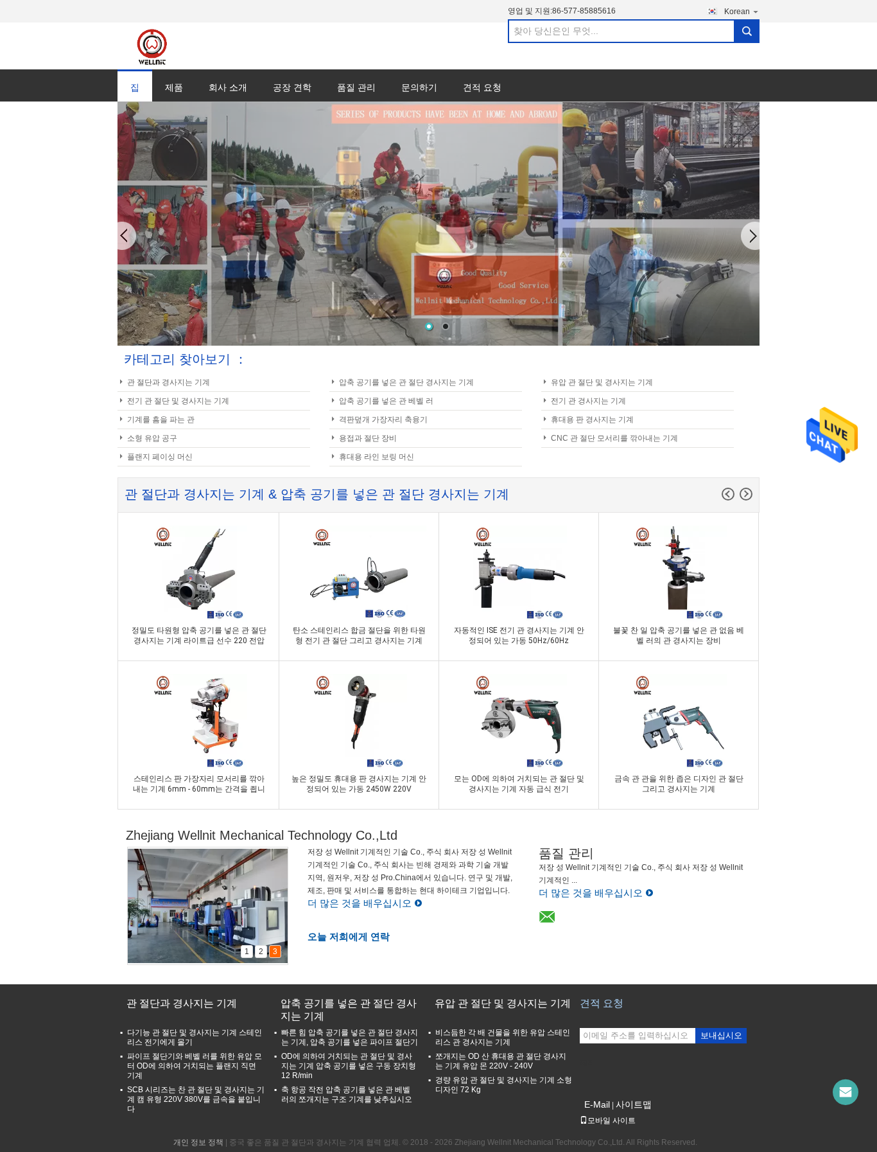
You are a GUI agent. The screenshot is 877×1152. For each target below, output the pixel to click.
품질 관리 (356, 87)
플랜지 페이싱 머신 (160, 456)
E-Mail (597, 1104)
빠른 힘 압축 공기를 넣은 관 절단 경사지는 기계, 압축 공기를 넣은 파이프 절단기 (349, 1037)
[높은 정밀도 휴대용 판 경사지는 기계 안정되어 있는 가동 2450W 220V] (358, 722)
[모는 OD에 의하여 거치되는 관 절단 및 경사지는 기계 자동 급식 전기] (518, 722)
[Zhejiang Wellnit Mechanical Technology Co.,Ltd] (159, 46)
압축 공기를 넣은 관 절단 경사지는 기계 (406, 382)
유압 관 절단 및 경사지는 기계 (602, 382)
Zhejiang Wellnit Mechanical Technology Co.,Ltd (261, 835)
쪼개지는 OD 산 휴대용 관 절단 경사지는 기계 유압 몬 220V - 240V (500, 1061)
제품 (174, 87)
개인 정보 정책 (198, 1142)
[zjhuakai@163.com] (845, 1092)
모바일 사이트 (611, 1120)
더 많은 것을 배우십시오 (360, 903)
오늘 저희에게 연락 (349, 936)
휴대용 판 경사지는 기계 (592, 419)
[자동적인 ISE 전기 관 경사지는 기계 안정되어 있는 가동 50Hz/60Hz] (518, 574)
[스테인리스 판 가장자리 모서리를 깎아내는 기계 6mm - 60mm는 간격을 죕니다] (199, 722)
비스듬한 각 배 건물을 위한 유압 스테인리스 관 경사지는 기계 (502, 1037)
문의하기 (419, 87)
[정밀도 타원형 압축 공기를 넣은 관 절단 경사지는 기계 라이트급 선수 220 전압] (199, 574)
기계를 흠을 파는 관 (161, 419)
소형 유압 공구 (152, 438)
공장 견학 (292, 87)
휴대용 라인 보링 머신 (376, 456)
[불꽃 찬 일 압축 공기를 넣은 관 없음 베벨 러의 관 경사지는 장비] (678, 574)
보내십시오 (721, 1035)
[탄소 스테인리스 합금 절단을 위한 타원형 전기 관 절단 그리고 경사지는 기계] (358, 574)
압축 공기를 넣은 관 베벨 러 (386, 400)
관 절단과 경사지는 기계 (168, 382)
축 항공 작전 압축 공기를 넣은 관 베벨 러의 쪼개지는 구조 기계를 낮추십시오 (346, 1094)
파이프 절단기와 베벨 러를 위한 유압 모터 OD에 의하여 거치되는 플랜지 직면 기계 (194, 1066)
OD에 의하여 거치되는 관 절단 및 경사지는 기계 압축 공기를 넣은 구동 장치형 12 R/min (348, 1066)
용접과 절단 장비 (368, 438)
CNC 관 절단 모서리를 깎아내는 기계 (614, 438)
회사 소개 (228, 87)
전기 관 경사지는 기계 (588, 400)
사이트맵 (634, 1104)
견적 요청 (482, 87)
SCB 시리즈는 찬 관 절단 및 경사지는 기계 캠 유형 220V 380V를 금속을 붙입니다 (196, 1099)
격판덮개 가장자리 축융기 (383, 419)
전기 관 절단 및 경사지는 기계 (178, 400)
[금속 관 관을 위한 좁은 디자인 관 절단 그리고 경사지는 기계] (678, 722)
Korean (737, 11)
